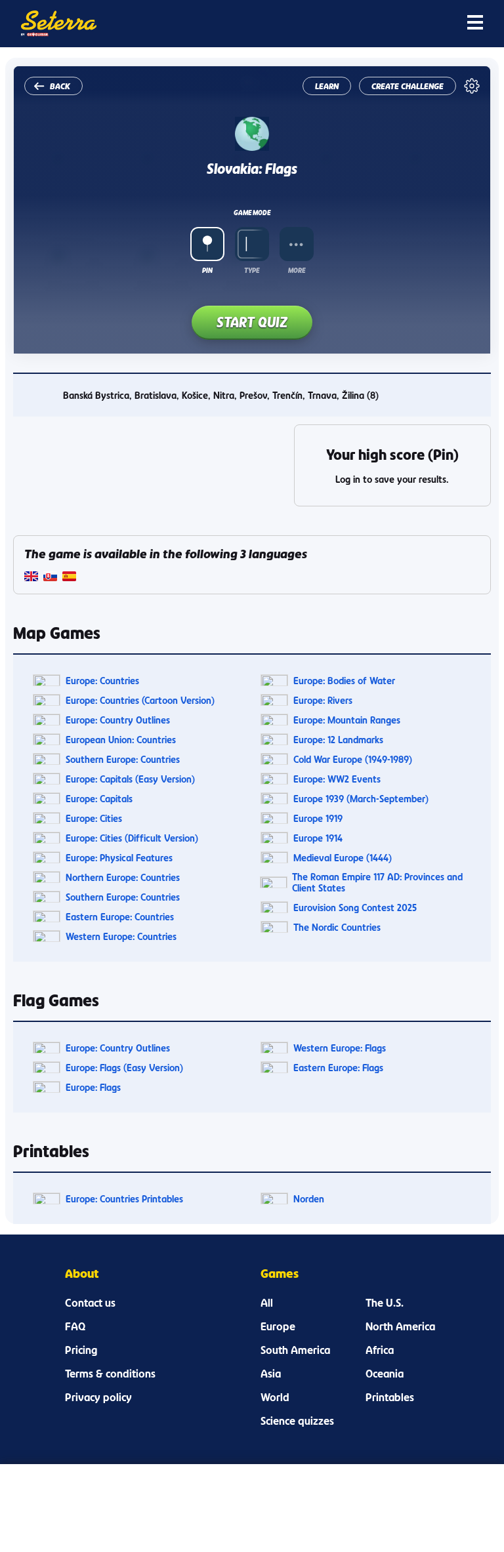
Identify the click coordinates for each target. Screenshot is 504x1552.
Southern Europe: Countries (123, 759)
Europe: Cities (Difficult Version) (132, 838)
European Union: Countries (121, 739)
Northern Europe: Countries (123, 877)
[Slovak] (50, 577)
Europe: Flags (93, 1087)
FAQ (75, 1326)
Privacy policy (98, 1397)
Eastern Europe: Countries (120, 916)
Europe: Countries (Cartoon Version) (140, 700)
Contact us (90, 1302)
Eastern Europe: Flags (338, 1067)
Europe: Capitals (99, 798)
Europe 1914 (318, 838)
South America (295, 1350)
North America (400, 1326)
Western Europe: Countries (121, 936)
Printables (390, 1397)
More (296, 270)
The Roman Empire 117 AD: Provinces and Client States (377, 882)
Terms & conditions (110, 1373)
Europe (278, 1326)
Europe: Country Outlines (118, 719)
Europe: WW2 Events (337, 779)
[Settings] (472, 86)
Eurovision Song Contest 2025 (355, 907)
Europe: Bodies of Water (344, 680)
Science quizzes (297, 1420)
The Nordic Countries (337, 927)
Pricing (81, 1350)
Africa (380, 1350)
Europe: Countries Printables (124, 1198)
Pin (207, 270)
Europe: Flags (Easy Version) (124, 1067)
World (275, 1397)
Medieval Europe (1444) (342, 857)
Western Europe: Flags (339, 1047)
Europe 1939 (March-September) (361, 798)
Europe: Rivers (322, 700)
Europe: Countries (102, 680)
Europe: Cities (94, 818)
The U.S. (385, 1302)
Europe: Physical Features (119, 857)
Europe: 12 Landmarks (338, 739)
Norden (308, 1198)
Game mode (252, 212)
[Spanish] (69, 577)
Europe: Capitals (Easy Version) (130, 779)
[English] (31, 577)
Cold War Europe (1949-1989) (352, 759)
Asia (271, 1373)
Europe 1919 (318, 818)
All (267, 1302)
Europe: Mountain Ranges (346, 719)
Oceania (385, 1373)
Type (251, 270)
